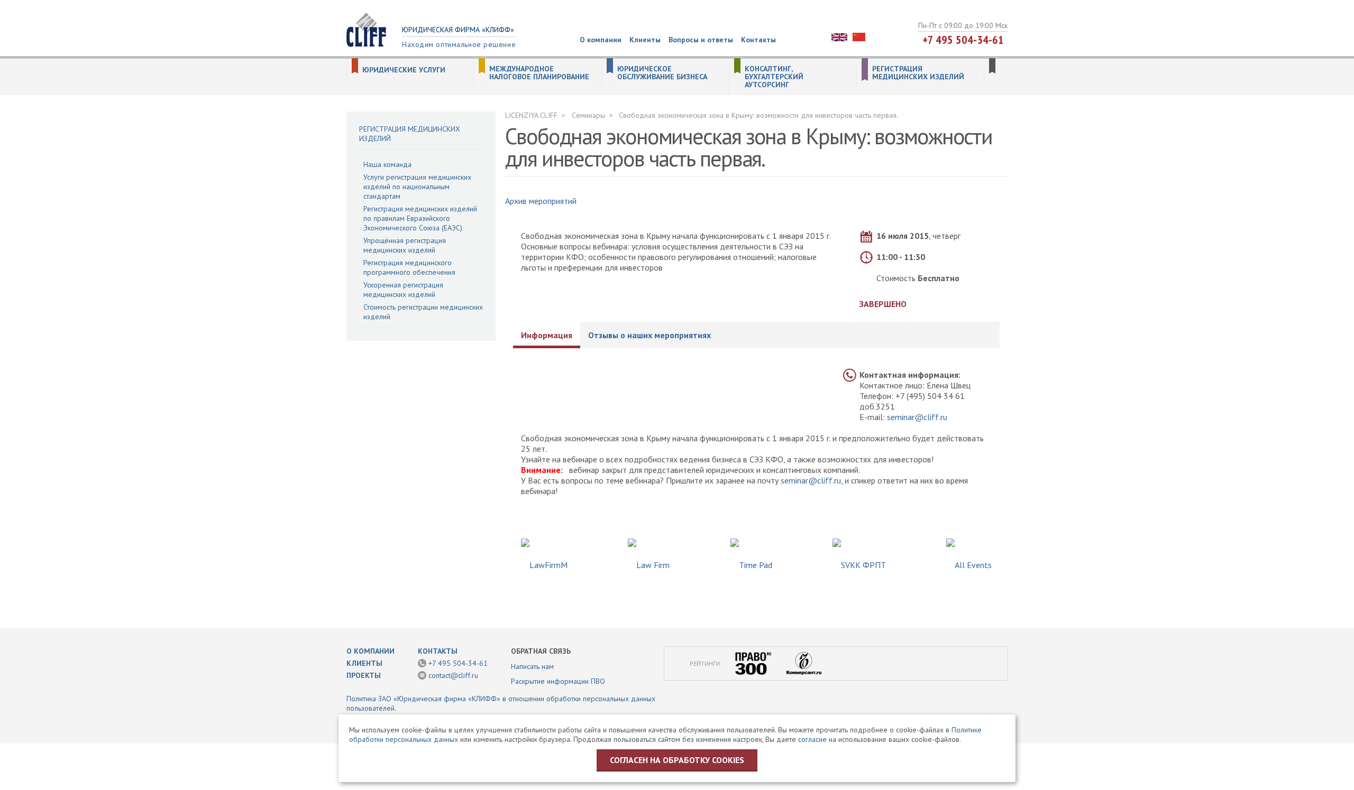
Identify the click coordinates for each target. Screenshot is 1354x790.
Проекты (363, 675)
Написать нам (532, 666)
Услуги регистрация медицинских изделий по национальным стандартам (417, 186)
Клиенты (645, 39)
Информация (546, 335)
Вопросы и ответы (701, 39)
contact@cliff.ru (453, 675)
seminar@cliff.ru (917, 417)
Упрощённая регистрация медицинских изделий (404, 245)
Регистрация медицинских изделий (918, 73)
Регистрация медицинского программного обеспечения (409, 267)
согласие (812, 739)
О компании (600, 39)
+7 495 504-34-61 (963, 39)
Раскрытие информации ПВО (558, 681)
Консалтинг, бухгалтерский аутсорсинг (774, 77)
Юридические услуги (403, 70)
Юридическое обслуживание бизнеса (662, 73)
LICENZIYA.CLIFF (531, 115)
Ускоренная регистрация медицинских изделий (403, 289)
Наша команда (387, 164)
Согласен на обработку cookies (677, 760)
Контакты (758, 39)
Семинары (588, 115)
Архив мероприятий (541, 201)
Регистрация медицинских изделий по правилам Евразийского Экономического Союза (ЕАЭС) (420, 218)
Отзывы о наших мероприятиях (649, 335)
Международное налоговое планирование (539, 73)
